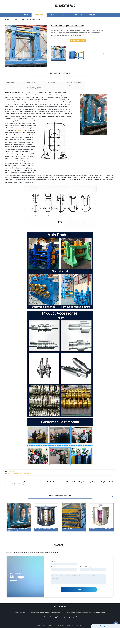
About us (92, 15)
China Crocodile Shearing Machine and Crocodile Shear (45, 612)
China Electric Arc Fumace (54, 482)
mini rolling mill (89, 482)
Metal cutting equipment (12, 482)
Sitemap (82, 625)
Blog (63, 15)
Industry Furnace (24, 482)
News (52, 15)
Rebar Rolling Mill (79, 482)
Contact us (77, 15)
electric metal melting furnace (37, 482)
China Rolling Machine (17, 484)
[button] (49, 54)
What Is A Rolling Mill (68, 482)
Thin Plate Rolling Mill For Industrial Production (20, 473)
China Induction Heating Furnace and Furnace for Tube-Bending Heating (85, 612)
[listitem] (60, 53)
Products (39, 15)
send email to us (78, 40)
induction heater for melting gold (49, 616)
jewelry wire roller (20, 612)
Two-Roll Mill (13, 471)
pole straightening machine (71, 616)
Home (26, 15)
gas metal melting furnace (101, 482)
